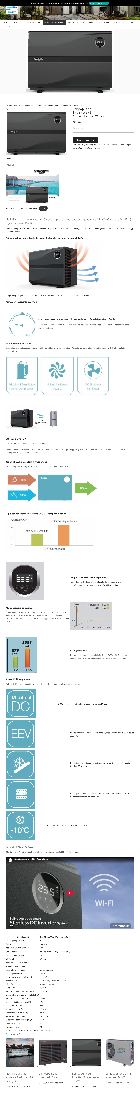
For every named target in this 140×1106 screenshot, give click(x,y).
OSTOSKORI (8, 26)
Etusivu (9, 105)
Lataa (43, 208)
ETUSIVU (7, 22)
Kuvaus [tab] (9, 158)
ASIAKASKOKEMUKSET (104, 22)
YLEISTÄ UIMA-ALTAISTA (75, 22)
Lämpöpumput (41, 105)
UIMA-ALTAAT (16, 22)
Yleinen (96, 148)
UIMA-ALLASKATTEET (32, 22)
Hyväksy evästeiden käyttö (99, 3)
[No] (137, 3)
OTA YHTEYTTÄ (119, 22)
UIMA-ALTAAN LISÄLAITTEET (54, 22)
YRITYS (90, 22)
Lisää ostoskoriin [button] (23, 1086)
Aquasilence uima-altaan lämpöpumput (22, 208)
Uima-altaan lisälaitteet (23, 105)
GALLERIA (130, 22)
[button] (7, 109)
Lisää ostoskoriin (85, 140)
